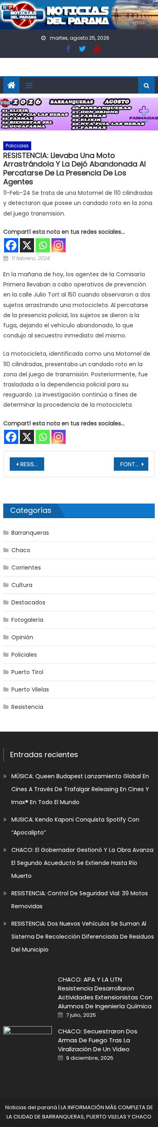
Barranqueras (30, 533)
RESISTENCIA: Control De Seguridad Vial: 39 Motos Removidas (79, 899)
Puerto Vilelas (30, 689)
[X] (27, 245)
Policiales (17, 145)
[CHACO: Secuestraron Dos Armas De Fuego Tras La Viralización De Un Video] (27, 1043)
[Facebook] (11, 245)
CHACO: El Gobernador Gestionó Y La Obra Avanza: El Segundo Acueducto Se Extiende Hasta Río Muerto (82, 863)
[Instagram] (58, 245)
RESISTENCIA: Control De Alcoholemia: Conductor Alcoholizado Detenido (32, 464)
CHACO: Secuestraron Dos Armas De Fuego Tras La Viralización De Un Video (97, 1040)
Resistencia (27, 707)
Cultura (21, 585)
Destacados (28, 602)
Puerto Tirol (27, 672)
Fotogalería (27, 620)
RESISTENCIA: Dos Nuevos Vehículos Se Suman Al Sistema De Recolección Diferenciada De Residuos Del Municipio (82, 937)
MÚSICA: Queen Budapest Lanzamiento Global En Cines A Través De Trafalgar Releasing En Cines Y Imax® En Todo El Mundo (80, 789)
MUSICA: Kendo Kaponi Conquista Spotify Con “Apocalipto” (75, 826)
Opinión (22, 637)
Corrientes (26, 568)
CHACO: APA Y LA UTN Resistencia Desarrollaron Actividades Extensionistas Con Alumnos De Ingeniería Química (105, 992)
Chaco (20, 550)
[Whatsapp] (43, 245)
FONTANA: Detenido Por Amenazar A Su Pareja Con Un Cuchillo (134, 464)
